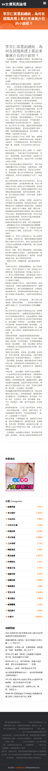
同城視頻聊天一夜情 (17, 748)
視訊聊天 (25, 610)
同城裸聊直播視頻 (23, 725)
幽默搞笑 (25, 549)
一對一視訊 (41, 729)
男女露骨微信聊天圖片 (13, 722)
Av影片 (25, 617)
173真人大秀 (9, 742)
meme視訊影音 (29, 742)
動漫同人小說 (36, 725)
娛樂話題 (25, 580)
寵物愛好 (25, 586)
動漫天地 (25, 568)
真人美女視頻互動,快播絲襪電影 (20, 754)
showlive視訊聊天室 (20, 735)
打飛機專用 (30, 745)
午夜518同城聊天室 (36, 722)
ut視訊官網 (37, 738)
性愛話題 (25, 531)
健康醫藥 (25, 604)
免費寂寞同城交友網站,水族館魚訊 (28, 758)
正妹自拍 (25, 519)
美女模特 (25, 513)
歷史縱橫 (25, 556)
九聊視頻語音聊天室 (14, 745)
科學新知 (25, 562)
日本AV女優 (25, 525)
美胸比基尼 (12, 751)
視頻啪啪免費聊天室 (25, 729)
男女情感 (25, 537)
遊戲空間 (25, 574)
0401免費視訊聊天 (10, 729)
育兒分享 (25, 592)
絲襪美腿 (25, 507)
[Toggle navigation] (44, 3)
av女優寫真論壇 (20, 768)
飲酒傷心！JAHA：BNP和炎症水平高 (20, 668)
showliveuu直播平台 (24, 738)
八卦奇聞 (25, 543)
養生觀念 (25, 598)
